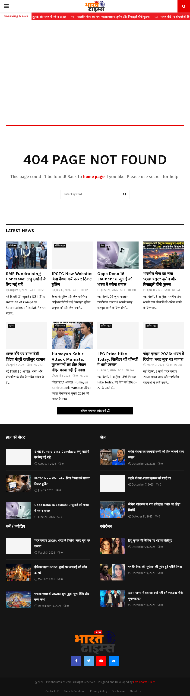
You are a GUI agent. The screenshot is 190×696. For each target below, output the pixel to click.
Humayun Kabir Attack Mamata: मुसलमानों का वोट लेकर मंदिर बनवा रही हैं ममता (69, 362)
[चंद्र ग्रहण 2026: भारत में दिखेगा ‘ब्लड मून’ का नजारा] (163, 335)
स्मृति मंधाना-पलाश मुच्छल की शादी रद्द (149, 478)
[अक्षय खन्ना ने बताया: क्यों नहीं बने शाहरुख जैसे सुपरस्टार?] (112, 598)
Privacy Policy (98, 691)
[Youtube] (101, 661)
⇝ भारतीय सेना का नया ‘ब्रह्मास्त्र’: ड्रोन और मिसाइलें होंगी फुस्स (100, 17)
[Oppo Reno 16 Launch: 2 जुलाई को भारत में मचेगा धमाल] (118, 255)
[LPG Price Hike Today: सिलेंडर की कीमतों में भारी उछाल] (118, 335)
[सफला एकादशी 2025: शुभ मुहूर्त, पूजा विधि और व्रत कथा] (18, 599)
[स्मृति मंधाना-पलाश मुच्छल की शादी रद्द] (112, 483)
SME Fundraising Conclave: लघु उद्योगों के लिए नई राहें (26, 279)
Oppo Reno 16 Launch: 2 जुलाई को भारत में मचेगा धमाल (114, 279)
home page (93, 176)
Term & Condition (75, 691)
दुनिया (11, 325)
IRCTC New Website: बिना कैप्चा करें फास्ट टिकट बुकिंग (72, 279)
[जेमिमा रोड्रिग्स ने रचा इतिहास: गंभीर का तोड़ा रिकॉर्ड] (112, 510)
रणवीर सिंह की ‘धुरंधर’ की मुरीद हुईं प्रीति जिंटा (155, 567)
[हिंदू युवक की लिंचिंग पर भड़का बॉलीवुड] (112, 546)
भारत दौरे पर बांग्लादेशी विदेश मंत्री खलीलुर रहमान (25, 356)
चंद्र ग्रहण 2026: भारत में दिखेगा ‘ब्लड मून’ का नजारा (163, 356)
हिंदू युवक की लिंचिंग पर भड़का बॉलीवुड (150, 540)
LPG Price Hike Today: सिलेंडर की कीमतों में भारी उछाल (117, 359)
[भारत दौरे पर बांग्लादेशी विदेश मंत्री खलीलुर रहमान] (26, 335)
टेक (102, 245)
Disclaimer (118, 691)
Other (12, 245)
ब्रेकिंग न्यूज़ (60, 245)
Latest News (20, 230)
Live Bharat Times (144, 682)
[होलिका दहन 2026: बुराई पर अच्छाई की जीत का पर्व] (18, 572)
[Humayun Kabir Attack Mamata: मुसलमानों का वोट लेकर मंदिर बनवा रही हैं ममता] (72, 335)
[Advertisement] (95, 62)
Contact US (52, 691)
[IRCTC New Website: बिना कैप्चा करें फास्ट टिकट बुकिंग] (72, 255)
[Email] (114, 661)
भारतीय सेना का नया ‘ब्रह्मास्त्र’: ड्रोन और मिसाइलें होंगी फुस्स (160, 279)
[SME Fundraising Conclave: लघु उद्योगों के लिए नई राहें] (26, 255)
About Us (135, 691)
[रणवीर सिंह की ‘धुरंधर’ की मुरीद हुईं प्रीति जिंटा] (112, 572)
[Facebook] (76, 661)
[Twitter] (89, 661)
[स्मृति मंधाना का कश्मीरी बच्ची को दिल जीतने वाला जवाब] (112, 457)
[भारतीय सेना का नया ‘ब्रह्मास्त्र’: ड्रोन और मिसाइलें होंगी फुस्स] (163, 255)
